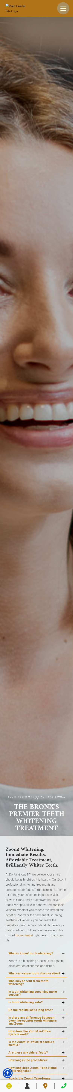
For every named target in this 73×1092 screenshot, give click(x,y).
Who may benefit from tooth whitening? (28, 982)
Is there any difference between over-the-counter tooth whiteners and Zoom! (32, 1020)
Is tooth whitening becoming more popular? (32, 993)
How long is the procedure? (28, 1060)
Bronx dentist (24, 935)
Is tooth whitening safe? (25, 1002)
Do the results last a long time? (30, 1010)
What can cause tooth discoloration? (34, 973)
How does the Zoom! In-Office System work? (29, 1032)
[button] (8, 1073)
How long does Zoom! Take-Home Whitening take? (32, 1069)
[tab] (36, 953)
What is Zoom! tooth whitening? (30, 953)
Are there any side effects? (28, 1052)
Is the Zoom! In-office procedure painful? (31, 1043)
